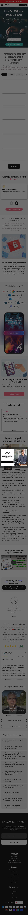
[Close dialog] (26, 449)
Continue (7, 461)
